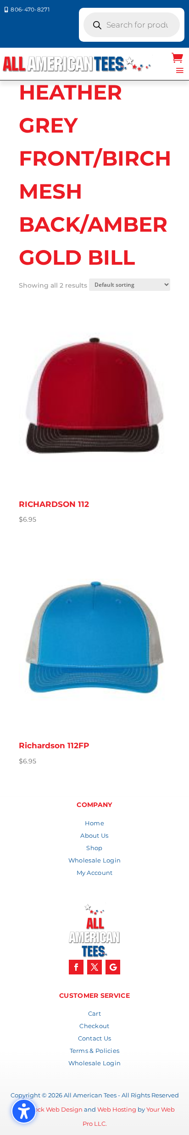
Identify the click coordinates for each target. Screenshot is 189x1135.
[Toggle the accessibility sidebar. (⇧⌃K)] (23, 1111)
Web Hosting (116, 1109)
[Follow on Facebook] (76, 967)
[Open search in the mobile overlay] (131, 25)
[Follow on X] (94, 967)
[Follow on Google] (113, 967)
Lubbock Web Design (50, 1109)
